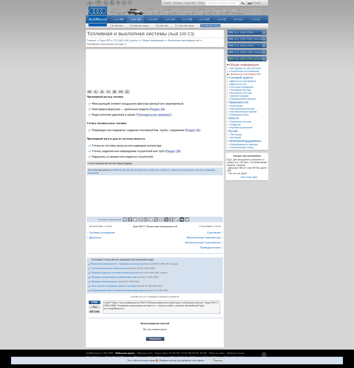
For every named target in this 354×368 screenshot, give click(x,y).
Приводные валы (210, 247)
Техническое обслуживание (245, 71)
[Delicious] (176, 219)
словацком (210, 170)
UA (182, 353)
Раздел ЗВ (173, 151)
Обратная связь (145, 353)
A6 (187, 19)
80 (118, 19)
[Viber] (156, 219)
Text (94, 307)
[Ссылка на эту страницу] (121, 92)
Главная (167, 2)
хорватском (175, 170)
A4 (170, 19)
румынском (188, 170)
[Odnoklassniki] (140, 219)
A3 (153, 19)
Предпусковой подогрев (243, 99)
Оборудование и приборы (244, 144)
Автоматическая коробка (244, 111)
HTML (95, 302)
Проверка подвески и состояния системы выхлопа (129, 272)
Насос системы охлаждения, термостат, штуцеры (127, 286)
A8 (204, 19)
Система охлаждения (102, 232)
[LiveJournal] (166, 219)
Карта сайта (190, 2)
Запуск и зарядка (240, 96)
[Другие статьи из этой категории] (114, 92)
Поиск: (201, 2)
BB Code (94, 311)
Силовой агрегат (241, 77)
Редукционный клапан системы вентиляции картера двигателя (129, 290)
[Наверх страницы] (264, 356)
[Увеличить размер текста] (108, 92)
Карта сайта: (161, 353)
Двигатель (95, 237)
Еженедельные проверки (154, 114)
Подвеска (236, 124)
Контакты (177, 2)
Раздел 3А (157, 109)
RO (194, 353)
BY (178, 353)
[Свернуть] (264, 58)
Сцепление (214, 232)
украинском (153, 170)
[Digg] (182, 219)
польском (199, 170)
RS (186, 353)
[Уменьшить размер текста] (96, 92)
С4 (116, 25)
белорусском (141, 170)
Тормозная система (241, 121)
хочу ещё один (249, 177)
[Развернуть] (264, 32)
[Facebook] (130, 219)
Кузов (233, 131)
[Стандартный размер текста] (102, 92)
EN (170, 353)
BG (174, 353)
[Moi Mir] (145, 219)
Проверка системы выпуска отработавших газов (125, 277)
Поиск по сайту (217, 353)
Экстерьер (236, 134)
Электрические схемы (242, 147)
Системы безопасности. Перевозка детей (123, 268)
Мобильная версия (124, 353)
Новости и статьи (235, 353)
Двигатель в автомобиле (243, 81)
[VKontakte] (125, 219)
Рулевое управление (242, 127)
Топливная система (241, 90)
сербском (164, 170)
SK (201, 353)
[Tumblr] (171, 219)
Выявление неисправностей (246, 74)
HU (205, 353)
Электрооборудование (245, 141)
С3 (162, 25)
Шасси (234, 118)
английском (116, 170)
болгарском (128, 170)
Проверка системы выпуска (115, 281)
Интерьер (236, 137)
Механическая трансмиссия (204, 237)
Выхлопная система (241, 93)
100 (135, 19)
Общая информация (244, 64)
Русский (256, 2)
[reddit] (187, 219)
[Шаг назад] (89, 92)
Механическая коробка (243, 109)
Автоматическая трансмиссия (203, 242)
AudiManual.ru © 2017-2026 (99, 353)
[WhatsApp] (161, 219)
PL (197, 353)
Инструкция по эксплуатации (246, 68)
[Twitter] (135, 219)
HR (190, 353)
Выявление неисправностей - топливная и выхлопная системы (134, 264)
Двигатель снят (239, 84)
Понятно (218, 360)
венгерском (93, 173)
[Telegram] (151, 219)
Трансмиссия (238, 102)
